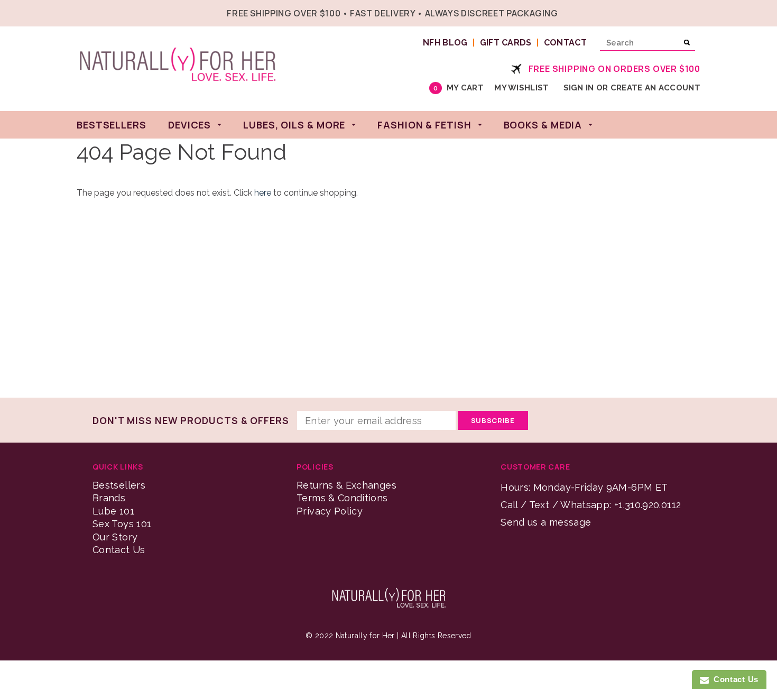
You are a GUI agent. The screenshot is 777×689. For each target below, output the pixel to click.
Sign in (578, 88)
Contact (565, 43)
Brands (108, 497)
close (698, 12)
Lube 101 (113, 511)
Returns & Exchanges (346, 485)
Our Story (114, 537)
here (262, 193)
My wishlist (521, 88)
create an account (655, 88)
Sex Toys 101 (121, 523)
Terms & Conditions (342, 497)
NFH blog (445, 43)
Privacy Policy (330, 511)
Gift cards (506, 43)
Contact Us (118, 549)
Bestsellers (118, 485)
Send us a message (546, 522)
